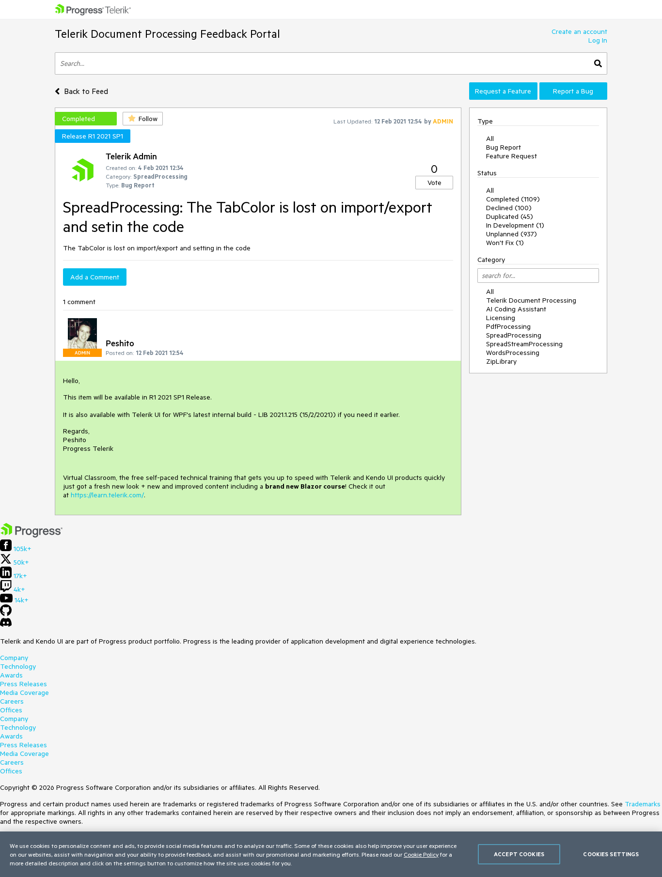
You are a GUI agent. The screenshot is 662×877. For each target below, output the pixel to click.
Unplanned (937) (511, 234)
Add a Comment (94, 277)
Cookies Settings (611, 854)
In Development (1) (515, 225)
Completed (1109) (513, 199)
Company (14, 657)
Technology (18, 666)
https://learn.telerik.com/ (107, 495)
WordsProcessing (512, 352)
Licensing (500, 317)
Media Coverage (24, 692)
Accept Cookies (519, 854)
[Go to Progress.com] (31, 535)
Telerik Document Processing (531, 300)
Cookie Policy (421, 854)
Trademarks (643, 804)
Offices (11, 710)
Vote (434, 182)
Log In (597, 40)
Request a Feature (503, 91)
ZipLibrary (501, 361)
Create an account (579, 31)
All (490, 138)
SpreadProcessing (513, 335)
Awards (11, 675)
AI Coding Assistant (516, 309)
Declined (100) (509, 207)
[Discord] (6, 624)
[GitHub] (6, 613)
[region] (331, 854)
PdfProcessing (508, 326)
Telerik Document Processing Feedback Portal (167, 34)
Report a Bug (573, 91)
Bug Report (503, 147)
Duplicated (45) (509, 216)
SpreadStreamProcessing (524, 343)
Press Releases (23, 683)
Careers (12, 701)
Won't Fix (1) (505, 242)
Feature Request (511, 156)
